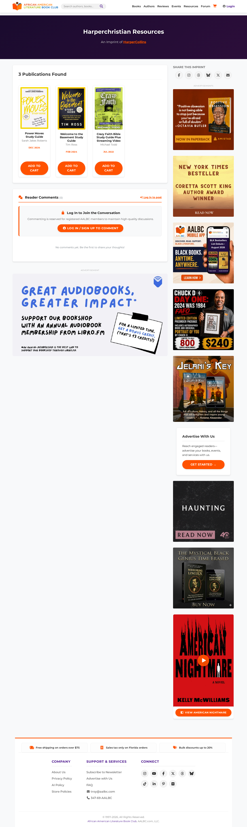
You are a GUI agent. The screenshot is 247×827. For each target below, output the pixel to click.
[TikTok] (144, 783)
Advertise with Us (99, 778)
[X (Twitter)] (172, 773)
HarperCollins (134, 42)
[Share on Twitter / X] (218, 75)
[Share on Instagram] (189, 75)
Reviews (163, 6)
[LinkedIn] (154, 783)
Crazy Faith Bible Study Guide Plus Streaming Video (109, 137)
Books (136, 6)
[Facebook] (163, 773)
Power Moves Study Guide (34, 135)
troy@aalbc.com (102, 791)
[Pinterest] (163, 783)
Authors (149, 6)
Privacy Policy (62, 778)
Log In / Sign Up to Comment (92, 228)
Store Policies (61, 791)
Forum (205, 6)
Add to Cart (34, 168)
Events (176, 6)
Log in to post (152, 197)
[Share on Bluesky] (208, 75)
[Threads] (182, 773)
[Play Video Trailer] (203, 660)
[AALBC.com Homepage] (35, 6)
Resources (191, 6)
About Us (58, 772)
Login (231, 6)
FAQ (89, 785)
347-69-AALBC (101, 798)
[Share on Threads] (198, 75)
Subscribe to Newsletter (104, 772)
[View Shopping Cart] (215, 6)
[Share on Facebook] (179, 75)
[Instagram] (144, 773)
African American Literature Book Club (112, 821)
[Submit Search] (100, 6)
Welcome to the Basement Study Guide (71, 137)
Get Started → (203, 464)
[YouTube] (154, 773)
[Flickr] (172, 783)
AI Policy (58, 785)
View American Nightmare (206, 712)
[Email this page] (228, 75)
